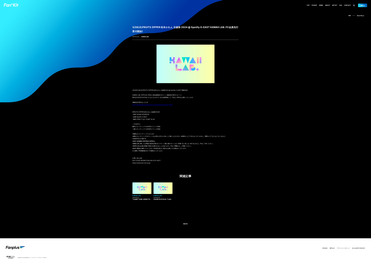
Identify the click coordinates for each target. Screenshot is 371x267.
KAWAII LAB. (145, 36)
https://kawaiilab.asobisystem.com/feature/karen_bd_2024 (152, 105)
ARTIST (334, 5)
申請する (362, 5)
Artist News (360, 15)
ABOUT (327, 5)
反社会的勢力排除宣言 (358, 248)
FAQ (340, 5)
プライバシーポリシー (343, 248)
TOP (308, 5)
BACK (185, 224)
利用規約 (325, 248)
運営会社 (332, 248)
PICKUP (314, 5)
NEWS (321, 5)
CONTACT (347, 5)
